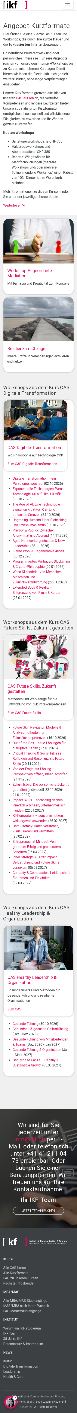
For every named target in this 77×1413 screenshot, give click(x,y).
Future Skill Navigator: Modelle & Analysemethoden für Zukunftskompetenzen (37, 732)
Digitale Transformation (20, 1366)
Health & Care (13, 1377)
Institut (10, 1320)
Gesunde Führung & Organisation (37, 1050)
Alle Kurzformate (15, 1273)
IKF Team (10, 1333)
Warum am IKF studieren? (22, 1328)
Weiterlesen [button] (12, 205)
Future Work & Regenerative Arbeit (38, 551)
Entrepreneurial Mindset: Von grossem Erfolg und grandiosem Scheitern (37, 847)
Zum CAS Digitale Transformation (32, 464)
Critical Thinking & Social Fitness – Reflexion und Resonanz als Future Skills (38, 758)
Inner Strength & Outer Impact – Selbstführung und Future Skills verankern (36, 862)
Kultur (7, 1361)
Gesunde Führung (25, 1024)
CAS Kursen (25, 98)
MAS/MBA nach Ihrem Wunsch (26, 1306)
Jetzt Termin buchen (38, 1210)
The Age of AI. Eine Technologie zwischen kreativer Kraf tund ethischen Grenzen (36, 509)
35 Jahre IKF (12, 1339)
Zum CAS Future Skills (24, 713)
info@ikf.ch (29, 1139)
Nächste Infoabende (18, 1283)
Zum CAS (14, 1009)
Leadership (11, 1372)
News (8, 1352)
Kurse (8, 1259)
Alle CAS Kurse (14, 1268)
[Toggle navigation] (68, 5)
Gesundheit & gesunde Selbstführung (40, 1029)
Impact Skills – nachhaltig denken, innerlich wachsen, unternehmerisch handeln (39, 805)
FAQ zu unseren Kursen (20, 1278)
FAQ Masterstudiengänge (22, 1311)
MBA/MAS (11, 1292)
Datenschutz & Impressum (23, 1344)
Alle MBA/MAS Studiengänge (25, 1301)
